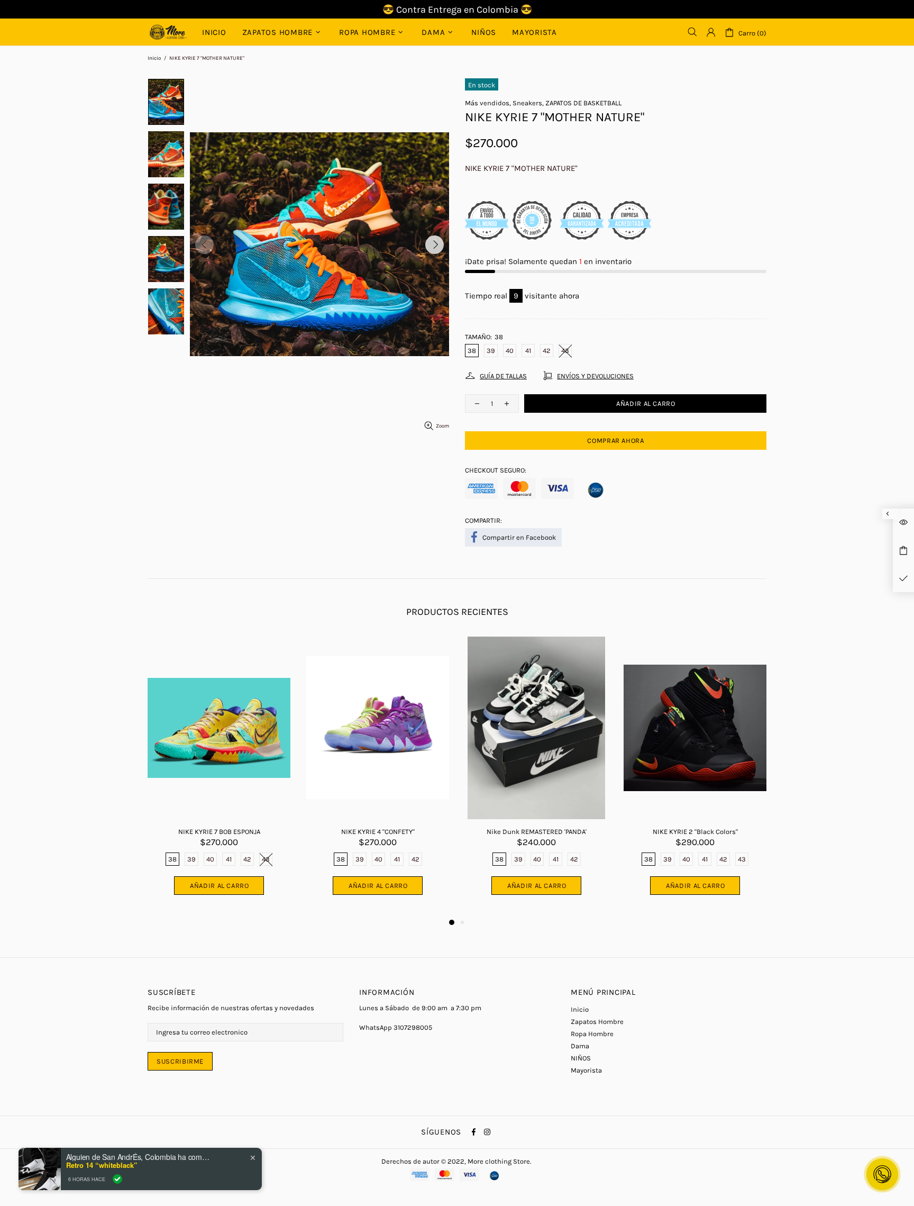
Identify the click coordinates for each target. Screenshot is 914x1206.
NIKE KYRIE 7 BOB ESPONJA (219, 832)
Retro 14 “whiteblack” (102, 1165)
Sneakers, (528, 103)
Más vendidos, (488, 103)
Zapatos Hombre (597, 1022)
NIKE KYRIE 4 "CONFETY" (378, 832)
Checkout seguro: (495, 470)
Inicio (154, 58)
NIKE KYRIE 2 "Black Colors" (695, 832)
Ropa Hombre (592, 1034)
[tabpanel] (219, 777)
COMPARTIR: (483, 520)
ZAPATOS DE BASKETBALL (583, 103)
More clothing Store (168, 32)
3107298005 (413, 1027)
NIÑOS (581, 1058)
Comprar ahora (615, 441)
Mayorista (586, 1070)
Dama (580, 1046)
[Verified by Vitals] (117, 1179)
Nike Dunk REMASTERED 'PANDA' (537, 832)
